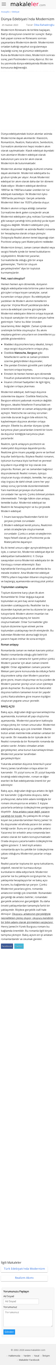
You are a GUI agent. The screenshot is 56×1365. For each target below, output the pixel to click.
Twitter (19, 946)
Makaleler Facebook (29, 1359)
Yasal (36, 1355)
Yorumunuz (10, 1307)
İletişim (46, 1355)
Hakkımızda (14, 1355)
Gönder (9, 1332)
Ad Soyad (8, 1296)
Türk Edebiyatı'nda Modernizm (24, 1268)
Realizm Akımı (24, 1278)
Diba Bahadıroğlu (44, 25)
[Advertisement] (28, 101)
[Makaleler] (28, 4)
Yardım (27, 1355)
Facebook (7, 946)
